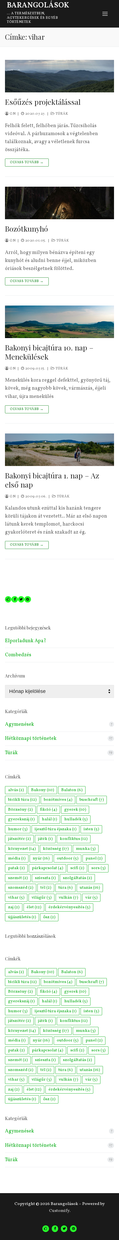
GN (12, 113)
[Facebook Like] (45, 1228)
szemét (18, 878)
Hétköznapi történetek (30, 738)
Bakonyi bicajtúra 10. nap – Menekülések (49, 352)
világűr (41, 897)
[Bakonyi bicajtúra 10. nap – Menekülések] (59, 322)
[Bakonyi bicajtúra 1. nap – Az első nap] (59, 449)
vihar (16, 897)
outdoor (67, 858)
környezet (22, 849)
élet (34, 907)
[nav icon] (105, 13)
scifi (77, 868)
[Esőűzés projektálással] (59, 76)
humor (17, 829)
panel (94, 858)
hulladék (75, 819)
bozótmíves (58, 800)
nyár (41, 858)
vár (91, 897)
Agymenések (19, 724)
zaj (13, 907)
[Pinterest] (73, 1228)
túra (65, 888)
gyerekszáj (21, 819)
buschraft (91, 800)
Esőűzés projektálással (43, 101)
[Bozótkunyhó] (59, 203)
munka (85, 849)
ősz (49, 917)
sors (98, 868)
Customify (59, 1211)
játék (45, 839)
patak (16, 868)
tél (45, 888)
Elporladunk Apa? (25, 641)
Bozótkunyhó (26, 228)
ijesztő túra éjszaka (55, 829)
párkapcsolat (47, 868)
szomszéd (20, 888)
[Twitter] (64, 1228)
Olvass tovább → (27, 162)
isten (91, 829)
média (16, 858)
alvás (16, 790)
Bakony (42, 790)
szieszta (45, 878)
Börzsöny (20, 810)
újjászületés (22, 917)
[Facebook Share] (55, 1228)
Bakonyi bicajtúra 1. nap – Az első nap (52, 480)
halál (49, 819)
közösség (56, 849)
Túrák (61, 113)
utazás (90, 888)
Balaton (71, 790)
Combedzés (18, 655)
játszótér (19, 839)
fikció (48, 810)
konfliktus (73, 839)
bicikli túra (22, 800)
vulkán (68, 897)
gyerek (75, 810)
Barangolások (38, 5)
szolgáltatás (77, 878)
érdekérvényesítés (69, 907)
